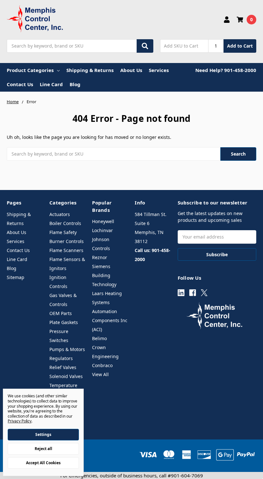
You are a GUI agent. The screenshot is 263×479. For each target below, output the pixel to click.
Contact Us (20, 84)
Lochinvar (102, 230)
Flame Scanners (66, 250)
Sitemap (15, 277)
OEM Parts (60, 313)
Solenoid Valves (66, 376)
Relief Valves (62, 367)
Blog (75, 84)
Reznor (99, 257)
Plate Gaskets (63, 322)
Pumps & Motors (67, 349)
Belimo (99, 338)
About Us (131, 70)
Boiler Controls (65, 223)
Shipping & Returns (90, 70)
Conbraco (102, 365)
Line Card (51, 84)
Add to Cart (240, 46)
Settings (43, 434)
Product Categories (30, 70)
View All (100, 374)
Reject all (43, 448)
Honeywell (103, 221)
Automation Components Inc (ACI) (109, 320)
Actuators (59, 214)
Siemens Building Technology (104, 275)
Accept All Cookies (43, 462)
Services (159, 70)
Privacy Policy (19, 421)
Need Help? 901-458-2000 (225, 70)
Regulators (61, 358)
